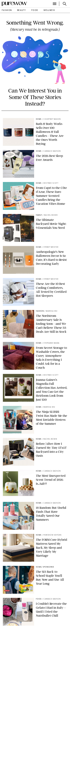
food (34, 10)
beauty (21, 10)
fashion (7, 10)
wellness (49, 10)
